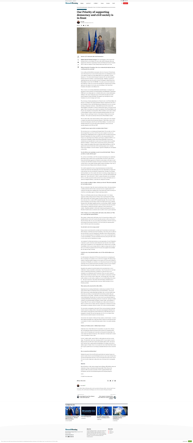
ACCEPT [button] (190, 441)
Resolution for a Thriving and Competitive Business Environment (119, 418)
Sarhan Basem (116, 420)
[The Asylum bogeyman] (88, 411)
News (86, 376)
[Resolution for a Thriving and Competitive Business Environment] (120, 411)
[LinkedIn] (125, 1)
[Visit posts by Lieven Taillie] (78, 22)
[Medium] (127, 1)
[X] (122, 1)
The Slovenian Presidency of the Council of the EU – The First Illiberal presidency (72, 418)
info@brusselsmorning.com (69, 434)
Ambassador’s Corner (91, 7)
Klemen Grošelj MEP (69, 420)
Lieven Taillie (82, 21)
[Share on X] (81, 25)
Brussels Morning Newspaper (82, 7)
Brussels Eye (84, 418)
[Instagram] (124, 1)
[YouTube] (123, 1)
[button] (121, 3)
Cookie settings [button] (185, 441)
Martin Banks (99, 419)
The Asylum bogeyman (86, 416)
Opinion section (89, 376)
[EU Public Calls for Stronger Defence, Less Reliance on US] (104, 411)
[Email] (84, 25)
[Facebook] (65, 436)
